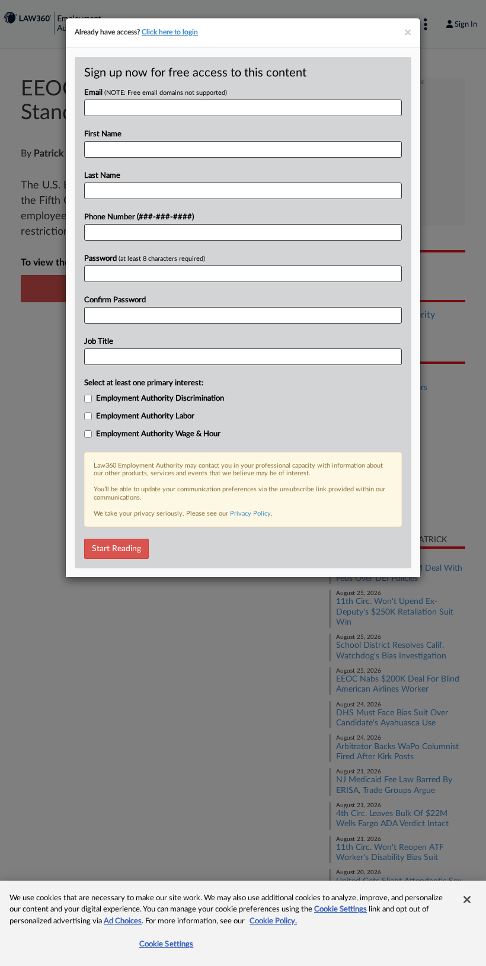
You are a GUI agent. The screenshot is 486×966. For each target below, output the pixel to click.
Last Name (102, 176)
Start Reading (116, 549)
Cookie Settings (340, 909)
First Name (103, 134)
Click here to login (170, 32)
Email (155, 93)
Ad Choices (123, 921)
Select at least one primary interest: (143, 383)
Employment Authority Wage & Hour (158, 434)
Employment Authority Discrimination (160, 398)
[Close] (467, 900)
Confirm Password (115, 300)
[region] (243, 923)
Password (144, 259)
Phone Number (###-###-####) (139, 217)
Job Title (98, 342)
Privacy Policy (250, 513)
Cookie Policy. (273, 921)
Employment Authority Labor (145, 416)
